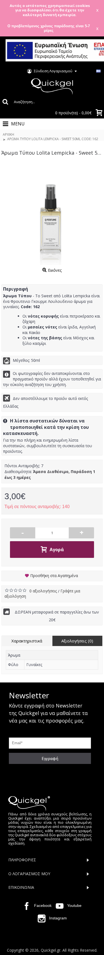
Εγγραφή (50, 758)
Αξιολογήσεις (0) (77, 641)
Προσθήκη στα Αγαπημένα (54, 575)
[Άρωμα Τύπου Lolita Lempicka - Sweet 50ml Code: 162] (52, 214)
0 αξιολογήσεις (43, 590)
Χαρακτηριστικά (26, 641)
